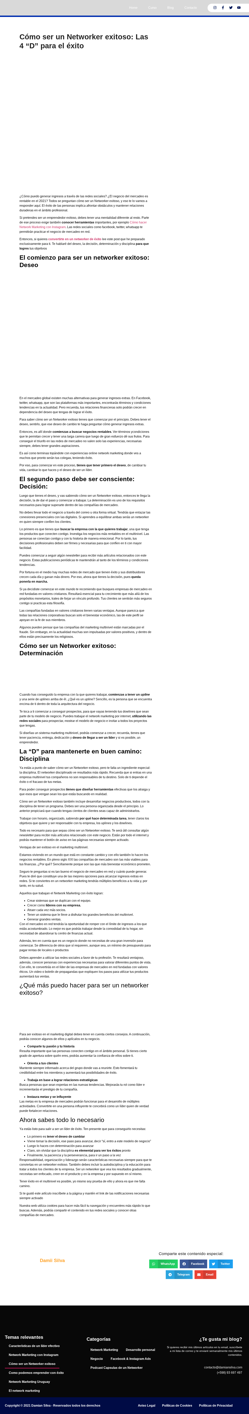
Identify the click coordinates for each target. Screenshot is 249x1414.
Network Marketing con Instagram (33, 1355)
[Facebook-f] (222, 7)
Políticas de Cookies (177, 1405)
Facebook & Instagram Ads (131, 1358)
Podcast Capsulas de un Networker (116, 1367)
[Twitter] (230, 7)
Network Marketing (104, 1349)
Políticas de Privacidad (216, 1405)
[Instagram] (214, 7)
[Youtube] (238, 7)
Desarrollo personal (140, 1349)
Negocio (96, 1358)
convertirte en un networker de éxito (74, 239)
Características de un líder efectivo (34, 1346)
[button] (163, 1264)
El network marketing (24, 1390)
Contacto (190, 7)
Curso (152, 7)
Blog (170, 7)
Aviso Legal (146, 1405)
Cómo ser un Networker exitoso (32, 1363)
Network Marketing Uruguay (29, 1381)
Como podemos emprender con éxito (36, 1372)
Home (133, 7)
